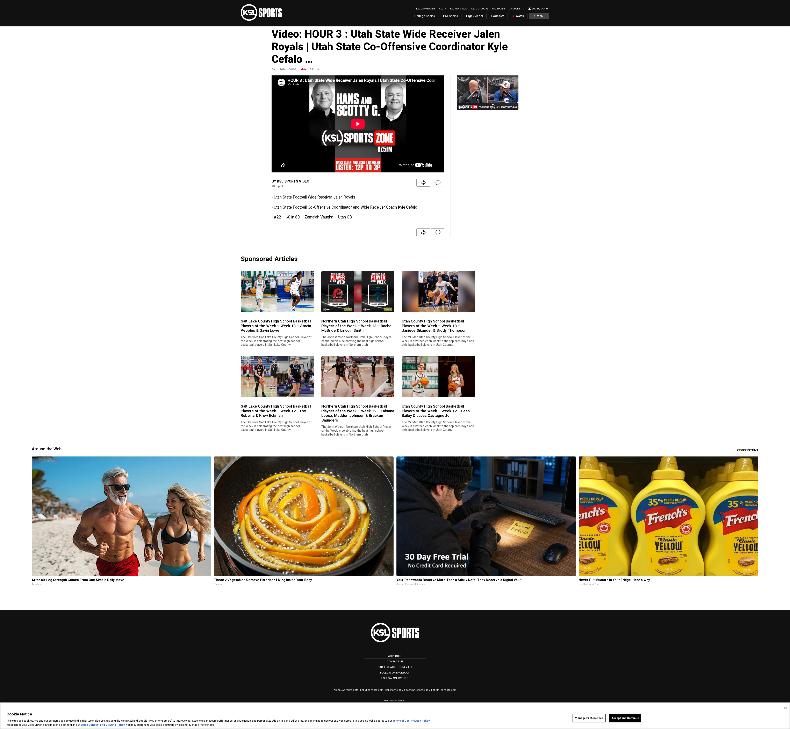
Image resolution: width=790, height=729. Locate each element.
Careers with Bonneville (395, 667)
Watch (519, 16)
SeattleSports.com (444, 690)
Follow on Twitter (395, 678)
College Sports (424, 16)
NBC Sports (498, 8)
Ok (785, 708)
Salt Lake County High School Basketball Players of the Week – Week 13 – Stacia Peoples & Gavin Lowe (276, 326)
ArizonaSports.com (346, 690)
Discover (514, 8)
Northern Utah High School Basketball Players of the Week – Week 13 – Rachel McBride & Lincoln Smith (356, 326)
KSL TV (442, 8)
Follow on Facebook (395, 672)
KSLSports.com (394, 690)
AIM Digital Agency (395, 700)
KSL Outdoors (479, 8)
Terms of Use (401, 720)
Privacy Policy (420, 720)
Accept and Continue (625, 718)
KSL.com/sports (425, 8)
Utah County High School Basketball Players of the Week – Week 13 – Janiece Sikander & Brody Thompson (434, 326)
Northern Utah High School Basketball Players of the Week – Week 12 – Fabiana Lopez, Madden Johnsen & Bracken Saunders (357, 413)
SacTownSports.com (418, 690)
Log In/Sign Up (540, 8)
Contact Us (395, 661)
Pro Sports (450, 16)
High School (474, 16)
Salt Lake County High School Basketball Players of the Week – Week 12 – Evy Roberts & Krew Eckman (276, 411)
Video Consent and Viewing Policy (102, 724)
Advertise (395, 655)
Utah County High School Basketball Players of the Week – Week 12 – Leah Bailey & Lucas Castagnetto (436, 411)
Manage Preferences (589, 718)
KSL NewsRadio (459, 8)
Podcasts (497, 16)
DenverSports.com (371, 690)
